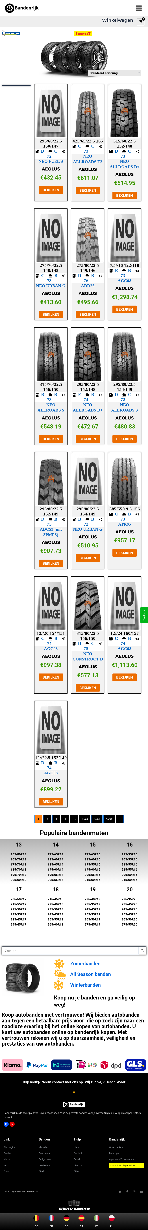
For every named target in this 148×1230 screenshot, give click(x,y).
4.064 (97, 819)
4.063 (85, 819)
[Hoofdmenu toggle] (138, 8)
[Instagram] (12, 1124)
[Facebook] (6, 1124)
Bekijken (51, 190)
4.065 (109, 819)
